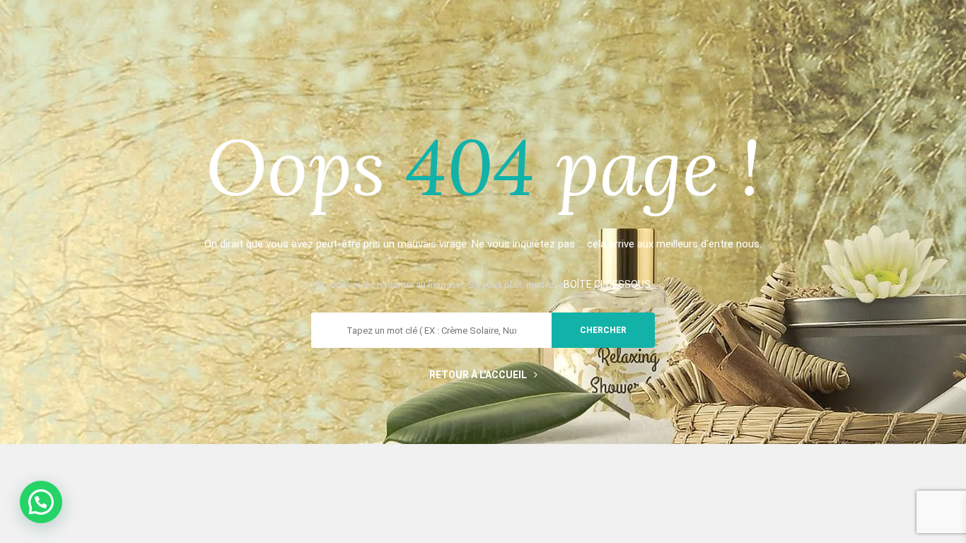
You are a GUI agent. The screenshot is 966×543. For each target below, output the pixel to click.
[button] (41, 502)
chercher (603, 330)
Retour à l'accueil (478, 374)
